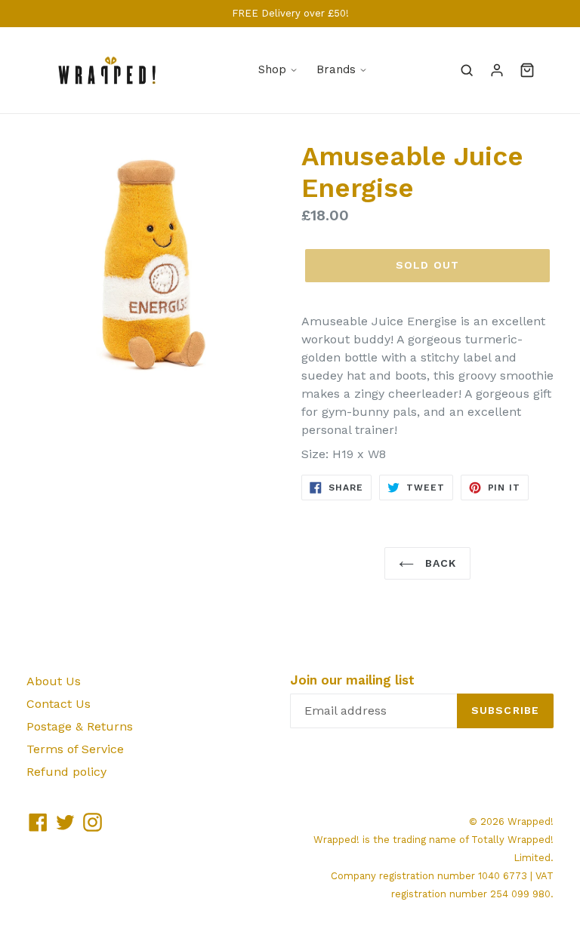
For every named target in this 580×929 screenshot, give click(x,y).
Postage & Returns (79, 726)
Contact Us (58, 704)
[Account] (497, 70)
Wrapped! (531, 821)
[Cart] (527, 70)
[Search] (466, 70)
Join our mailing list (352, 680)
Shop (272, 69)
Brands (336, 69)
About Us (53, 681)
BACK (439, 563)
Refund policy (66, 771)
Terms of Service (75, 749)
